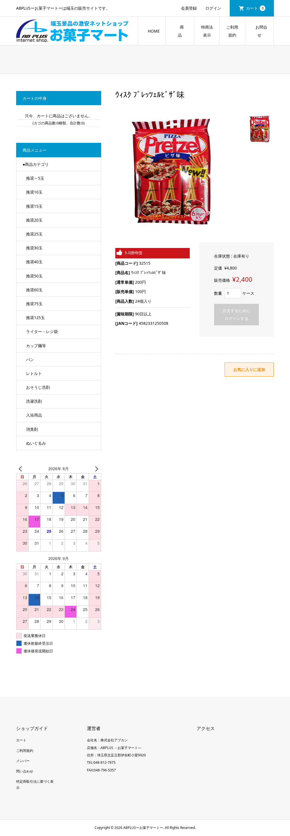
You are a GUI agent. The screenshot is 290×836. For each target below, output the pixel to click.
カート (255, 8)
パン (30, 359)
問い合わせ (24, 771)
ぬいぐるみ (36, 443)
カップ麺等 (36, 345)
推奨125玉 (35, 317)
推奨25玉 (34, 234)
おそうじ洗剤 (38, 387)
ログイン (213, 8)
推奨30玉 (34, 248)
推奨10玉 (34, 192)
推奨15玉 (34, 206)
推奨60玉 (34, 289)
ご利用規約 (232, 31)
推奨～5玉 (35, 178)
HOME (154, 31)
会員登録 (189, 8)
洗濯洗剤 (34, 401)
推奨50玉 (34, 276)
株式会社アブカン (114, 740)
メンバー (23, 760)
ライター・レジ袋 (42, 331)
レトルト (34, 373)
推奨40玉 (34, 261)
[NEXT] (95, 468)
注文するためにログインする (236, 314)
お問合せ (259, 31)
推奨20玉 (34, 220)
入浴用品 (34, 415)
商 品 (184, 31)
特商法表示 (207, 31)
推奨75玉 (34, 303)
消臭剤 (32, 429)
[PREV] (21, 468)
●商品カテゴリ (36, 164)
